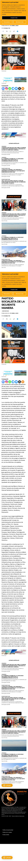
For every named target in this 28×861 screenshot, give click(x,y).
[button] (7, 857)
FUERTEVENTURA (6, 168)
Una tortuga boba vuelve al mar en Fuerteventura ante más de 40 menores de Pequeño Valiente (14, 182)
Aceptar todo (14, 17)
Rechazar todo (19, 22)
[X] (6, 31)
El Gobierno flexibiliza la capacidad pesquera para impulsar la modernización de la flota (12, 160)
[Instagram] (6, 88)
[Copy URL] (13, 31)
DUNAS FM (7, 28)
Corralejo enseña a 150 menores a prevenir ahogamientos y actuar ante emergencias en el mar (13, 171)
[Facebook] (3, 31)
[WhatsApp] (10, 31)
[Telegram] (17, 31)
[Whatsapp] (9, 88)
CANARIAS (4, 146)
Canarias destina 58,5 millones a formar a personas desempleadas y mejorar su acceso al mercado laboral (14, 149)
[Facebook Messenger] (16, 88)
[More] (22, 88)
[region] (14, 12)
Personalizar (7, 22)
